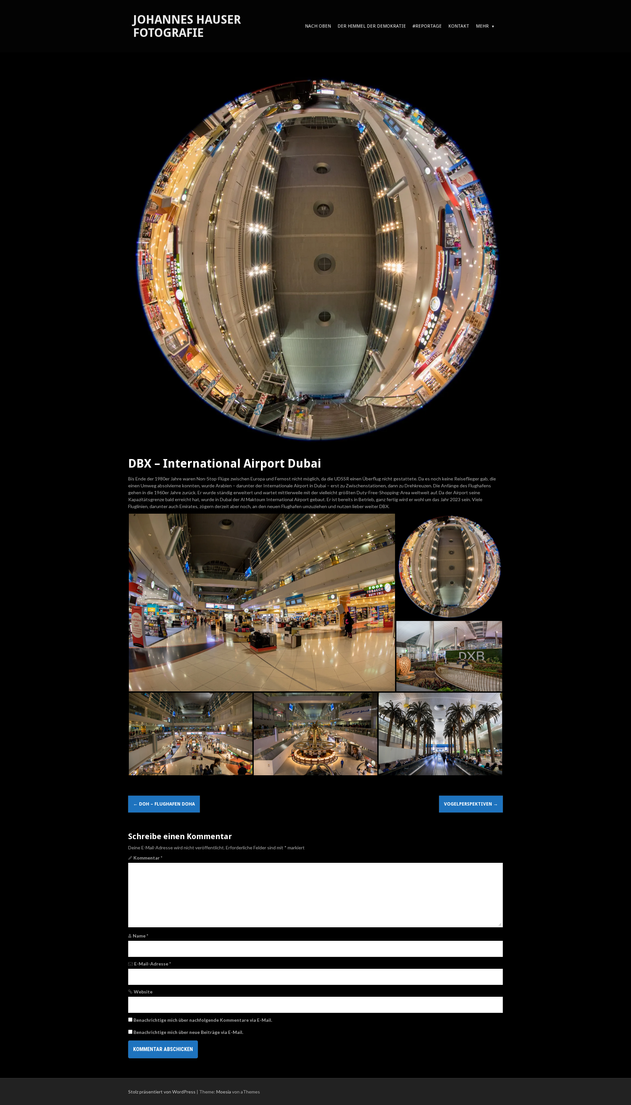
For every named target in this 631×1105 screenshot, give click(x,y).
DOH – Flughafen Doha (164, 804)
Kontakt (458, 26)
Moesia (223, 1091)
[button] (262, 602)
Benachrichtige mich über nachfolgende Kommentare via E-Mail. (202, 1020)
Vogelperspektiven (471, 804)
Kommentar (147, 858)
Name (140, 935)
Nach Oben (318, 26)
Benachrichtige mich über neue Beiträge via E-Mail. (188, 1032)
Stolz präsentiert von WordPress (162, 1091)
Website (143, 991)
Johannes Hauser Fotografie (187, 26)
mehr (482, 26)
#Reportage (427, 26)
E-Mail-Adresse (152, 963)
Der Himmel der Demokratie (372, 26)
